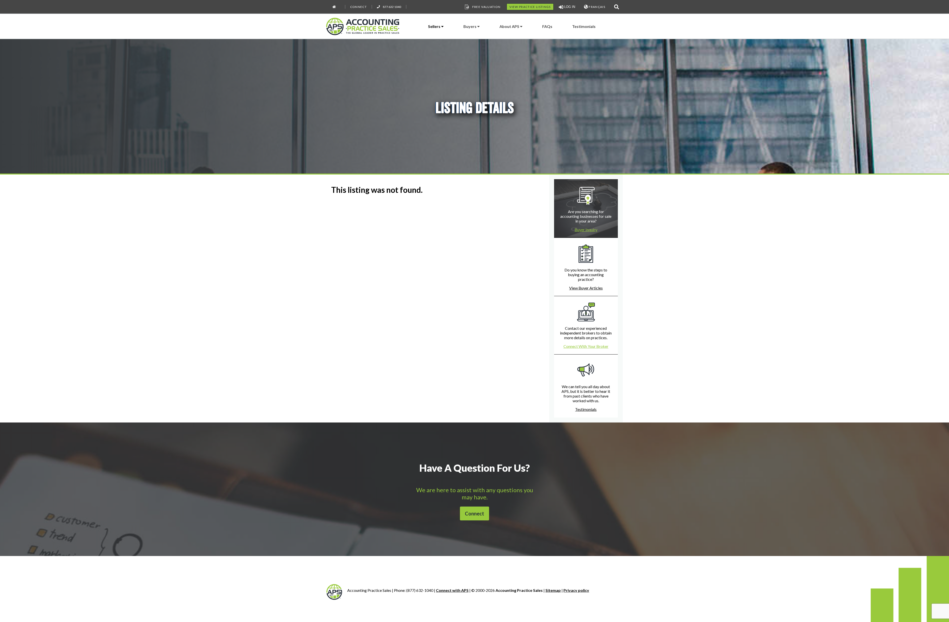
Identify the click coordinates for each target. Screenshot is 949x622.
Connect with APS (452, 590)
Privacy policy (576, 590)
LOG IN (569, 7)
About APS (509, 26)
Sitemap (553, 590)
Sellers (434, 26)
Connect (358, 7)
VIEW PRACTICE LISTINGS (530, 7)
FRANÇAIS (596, 7)
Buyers (470, 26)
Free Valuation (486, 7)
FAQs (547, 26)
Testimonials (584, 26)
